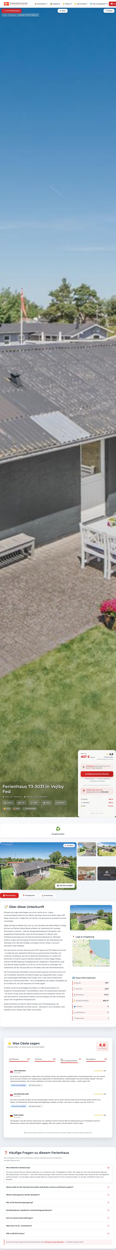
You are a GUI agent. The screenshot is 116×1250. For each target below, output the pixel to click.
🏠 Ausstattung (47, 895)
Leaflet (97, 966)
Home (5, 15)
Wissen (67, 4)
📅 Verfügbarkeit (29, 895)
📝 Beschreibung (9, 895)
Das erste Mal (80, 4)
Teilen (64, 11)
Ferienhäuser (41, 4)
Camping (55, 4)
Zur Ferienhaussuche (13, 11)
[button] (38, 866)
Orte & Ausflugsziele (98, 4)
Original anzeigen (36, 1085)
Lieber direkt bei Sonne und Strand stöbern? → (97, 785)
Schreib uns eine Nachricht (54, 1242)
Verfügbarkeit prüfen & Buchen (97, 774)
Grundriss (70, 845)
